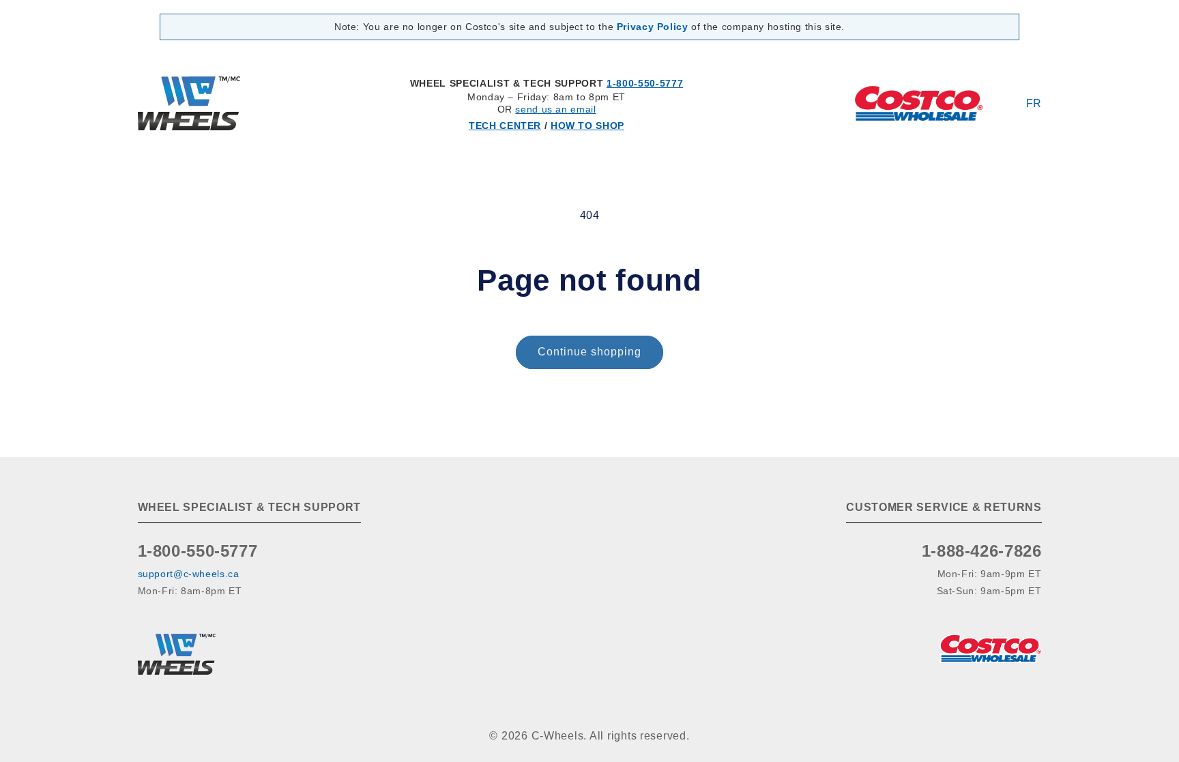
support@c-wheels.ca (188, 573)
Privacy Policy (652, 26)
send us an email (555, 109)
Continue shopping (590, 351)
